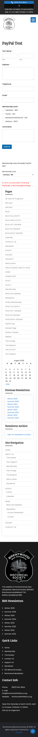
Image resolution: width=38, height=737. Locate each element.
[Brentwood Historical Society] (9, 23)
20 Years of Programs (14, 199)
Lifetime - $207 (11, 121)
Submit (7, 146)
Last (20, 59)
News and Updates (13, 293)
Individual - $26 (11, 110)
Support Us (9, 662)
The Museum (10, 345)
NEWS (7, 501)
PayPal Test (10, 324)
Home (7, 647)
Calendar (9, 237)
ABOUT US (9, 454)
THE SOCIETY (10, 349)
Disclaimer (9, 246)
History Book (10, 263)
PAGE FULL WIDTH (12, 306)
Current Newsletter (15, 512)
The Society (11, 457)
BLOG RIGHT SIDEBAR (14, 233)
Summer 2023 (13, 412)
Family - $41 (10, 114)
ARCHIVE (8, 207)
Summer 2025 (13, 401)
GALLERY (8, 255)
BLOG (7, 211)
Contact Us (9, 658)
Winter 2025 (12, 399)
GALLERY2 (9, 259)
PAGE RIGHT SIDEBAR (14, 319)
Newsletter (9, 298)
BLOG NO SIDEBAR (12, 229)
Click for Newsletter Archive (19, 434)
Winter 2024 (12, 404)
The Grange (10, 341)
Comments (7, 127)
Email (5, 95)
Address (6, 65)
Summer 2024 (13, 407)
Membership (10, 289)
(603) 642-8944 (20, 2)
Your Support (10, 354)
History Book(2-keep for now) (17, 267)
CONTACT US (10, 242)
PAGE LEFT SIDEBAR (13, 311)
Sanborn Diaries (11, 332)
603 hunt (9, 203)
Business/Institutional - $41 (16, 118)
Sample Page (10, 328)
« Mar (7, 384)
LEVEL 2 (8, 285)
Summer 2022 (13, 418)
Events (9, 492)
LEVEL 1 (8, 280)
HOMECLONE (10, 276)
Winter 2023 (12, 409)
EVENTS (8, 250)
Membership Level (9, 171)
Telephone (6, 84)
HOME (7, 272)
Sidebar (8, 336)
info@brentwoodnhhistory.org (14, 693)
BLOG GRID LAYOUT (13, 220)
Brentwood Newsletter (14, 673)
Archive (10, 517)
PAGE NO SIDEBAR (12, 315)
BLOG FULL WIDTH (12, 216)
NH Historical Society (13, 670)
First (3, 59)
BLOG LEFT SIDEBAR (13, 224)
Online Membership (13, 302)
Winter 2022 (12, 415)
